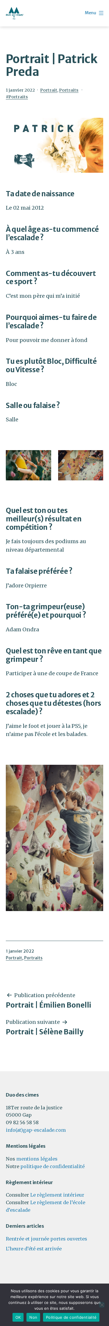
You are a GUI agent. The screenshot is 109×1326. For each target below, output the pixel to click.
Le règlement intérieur (57, 1195)
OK (18, 1317)
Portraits (68, 90)
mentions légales (37, 1159)
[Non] (102, 1305)
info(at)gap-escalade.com (36, 1130)
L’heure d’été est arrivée (34, 1249)
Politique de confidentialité (71, 1317)
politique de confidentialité (52, 1166)
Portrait (48, 90)
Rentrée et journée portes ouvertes (46, 1239)
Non (33, 1317)
